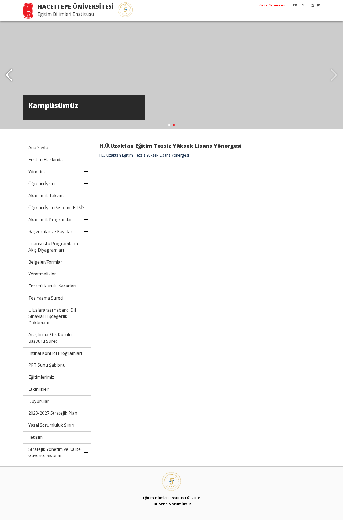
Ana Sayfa (38, 147)
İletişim (35, 437)
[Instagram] (311, 5)
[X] (317, 5)
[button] (9, 75)
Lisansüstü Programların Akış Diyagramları (53, 247)
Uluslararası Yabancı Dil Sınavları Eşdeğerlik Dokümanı (52, 316)
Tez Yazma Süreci (45, 298)
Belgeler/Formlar (45, 262)
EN (302, 5)
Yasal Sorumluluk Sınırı (51, 425)
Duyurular (38, 401)
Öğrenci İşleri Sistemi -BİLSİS (56, 208)
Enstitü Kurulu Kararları (52, 286)
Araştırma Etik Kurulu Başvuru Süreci (50, 338)
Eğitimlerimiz (41, 377)
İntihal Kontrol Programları (55, 353)
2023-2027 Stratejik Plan (52, 413)
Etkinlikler (38, 389)
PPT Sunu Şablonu (46, 365)
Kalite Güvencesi (272, 5)
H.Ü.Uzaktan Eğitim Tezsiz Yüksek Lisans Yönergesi (144, 155)
